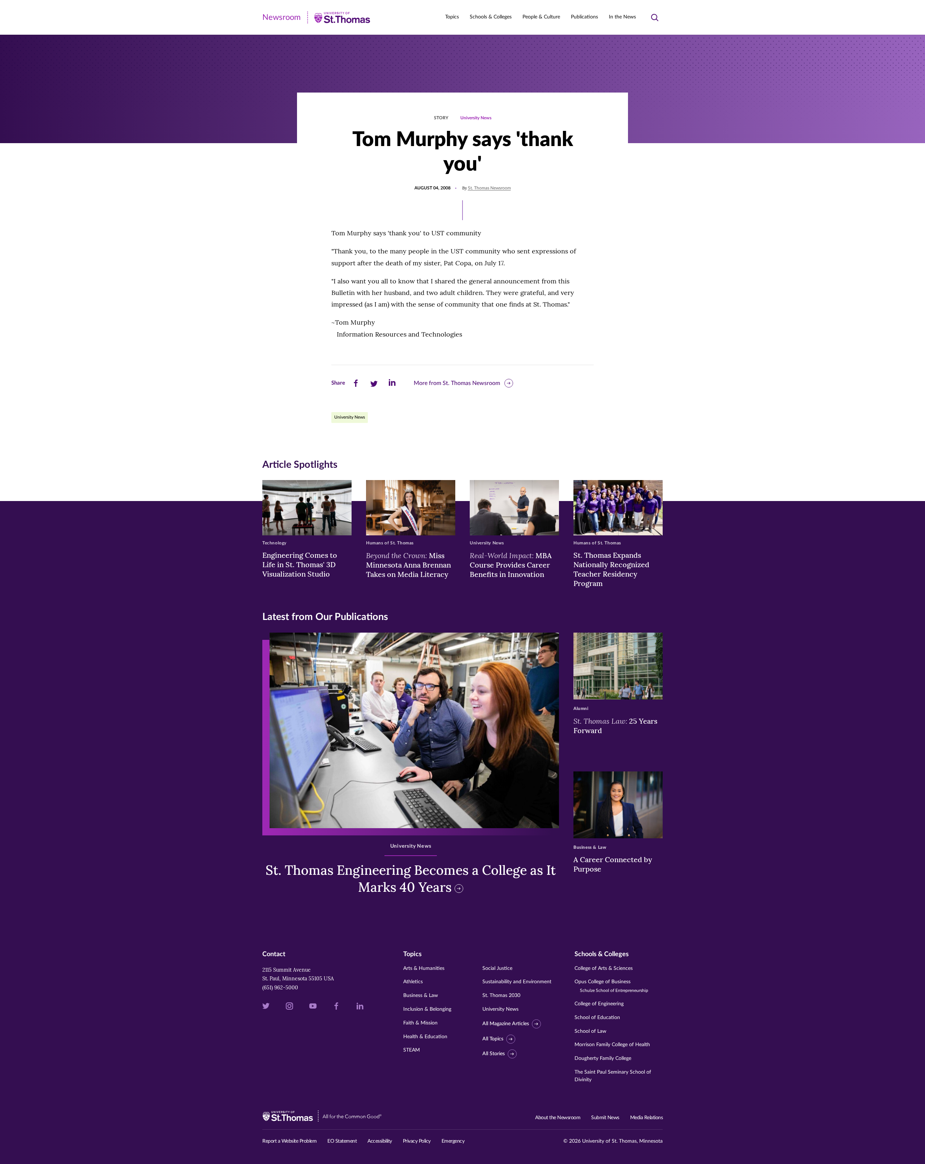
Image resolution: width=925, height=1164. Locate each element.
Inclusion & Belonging (427, 1009)
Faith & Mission (420, 1023)
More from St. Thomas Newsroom (457, 383)
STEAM (411, 1050)
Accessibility (379, 1141)
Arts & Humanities (423, 968)
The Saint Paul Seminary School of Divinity (613, 1076)
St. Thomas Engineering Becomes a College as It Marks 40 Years (411, 878)
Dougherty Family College (603, 1058)
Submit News (605, 1117)
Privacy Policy (417, 1141)
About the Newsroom (557, 1117)
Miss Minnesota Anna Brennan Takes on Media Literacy (408, 565)
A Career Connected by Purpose (612, 864)
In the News (622, 17)
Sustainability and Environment (516, 981)
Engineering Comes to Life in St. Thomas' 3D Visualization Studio (299, 564)
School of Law (590, 1031)
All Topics (492, 1038)
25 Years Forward (615, 725)
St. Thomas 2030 (501, 995)
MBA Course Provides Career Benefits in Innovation (511, 565)
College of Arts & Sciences (604, 968)
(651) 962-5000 (280, 987)
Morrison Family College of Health (612, 1044)
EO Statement (342, 1141)
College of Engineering (599, 1003)
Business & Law (420, 995)
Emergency (453, 1141)
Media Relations (646, 1117)
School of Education (597, 1017)
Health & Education (425, 1036)
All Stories (493, 1053)
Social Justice (497, 968)
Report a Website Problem (289, 1141)
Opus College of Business (611, 986)
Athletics (413, 981)
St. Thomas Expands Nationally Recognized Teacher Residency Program (611, 569)
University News (475, 118)
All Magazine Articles (505, 1023)
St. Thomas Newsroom (489, 188)
